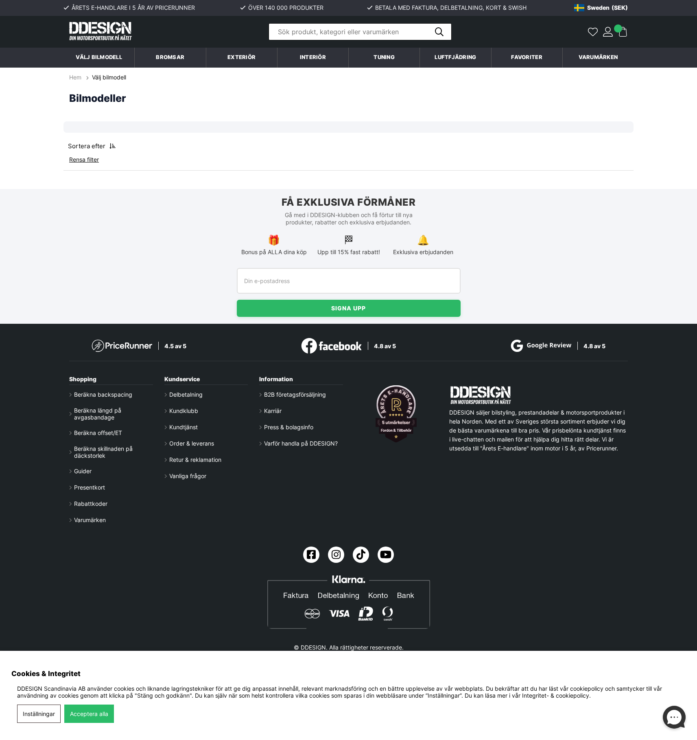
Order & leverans (191, 443)
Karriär (273, 410)
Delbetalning (186, 394)
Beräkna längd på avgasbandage (97, 414)
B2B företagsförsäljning (295, 394)
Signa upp (348, 308)
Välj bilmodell (99, 57)
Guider (83, 471)
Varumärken (598, 57)
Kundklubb (183, 410)
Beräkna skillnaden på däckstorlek (103, 452)
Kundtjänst (183, 427)
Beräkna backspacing (103, 394)
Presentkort (89, 487)
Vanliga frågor (187, 475)
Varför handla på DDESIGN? (301, 443)
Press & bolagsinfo (288, 427)
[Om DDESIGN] (396, 413)
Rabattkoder (90, 503)
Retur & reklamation (195, 459)
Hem (76, 77)
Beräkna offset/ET (98, 432)
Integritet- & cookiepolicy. (556, 695)
